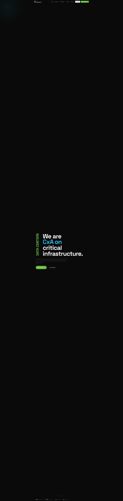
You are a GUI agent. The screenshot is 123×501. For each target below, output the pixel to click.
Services (56, 1)
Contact (77, 1)
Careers (72, 1)
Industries (62, 1)
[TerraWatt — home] (38, 2)
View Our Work (52, 267)
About (52, 1)
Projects (67, 1)
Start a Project (84, 1)
